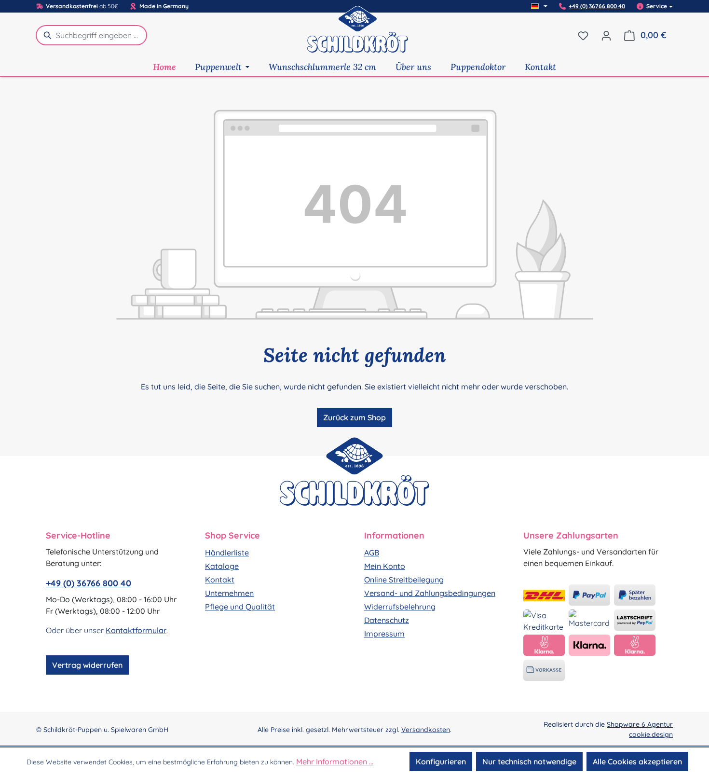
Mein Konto (384, 566)
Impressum (384, 633)
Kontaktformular (136, 630)
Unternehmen (229, 593)
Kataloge (222, 566)
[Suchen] (46, 35)
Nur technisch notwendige (529, 761)
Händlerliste (227, 552)
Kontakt (219, 579)
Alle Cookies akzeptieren (637, 761)
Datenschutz (386, 620)
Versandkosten (425, 729)
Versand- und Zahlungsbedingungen (429, 593)
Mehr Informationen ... (334, 761)
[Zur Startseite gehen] (358, 35)
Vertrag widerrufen (87, 665)
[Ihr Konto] (606, 35)
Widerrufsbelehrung (400, 606)
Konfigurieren (441, 761)
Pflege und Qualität (240, 606)
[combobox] (101, 35)
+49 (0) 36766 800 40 (597, 6)
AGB (371, 552)
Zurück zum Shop (354, 417)
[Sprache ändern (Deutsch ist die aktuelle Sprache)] (539, 6)
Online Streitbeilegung (404, 579)
